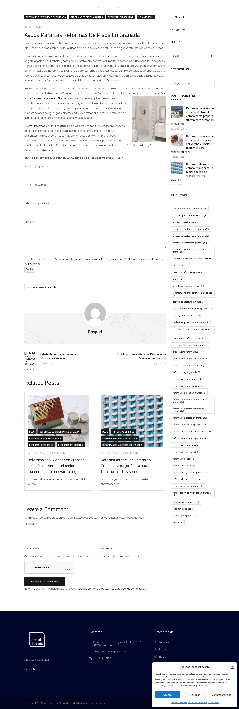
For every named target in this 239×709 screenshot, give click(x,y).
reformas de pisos (123, 431)
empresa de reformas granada (190, 242)
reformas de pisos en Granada (48, 98)
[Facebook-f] (26, 669)
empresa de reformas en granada (191, 235)
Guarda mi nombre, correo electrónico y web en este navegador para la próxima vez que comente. (87, 556)
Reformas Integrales (70, 445)
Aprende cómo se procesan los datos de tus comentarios (111, 588)
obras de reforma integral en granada (192, 308)
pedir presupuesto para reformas (190, 322)
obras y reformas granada (187, 315)
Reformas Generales (41, 445)
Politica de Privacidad (197, 703)
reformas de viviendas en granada (192, 431)
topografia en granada (186, 502)
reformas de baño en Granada (189, 379)
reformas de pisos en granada (41, 286)
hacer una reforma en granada (189, 272)
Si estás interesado (35, 126)
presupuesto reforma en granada (190, 345)
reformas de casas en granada (189, 392)
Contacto (161, 7)
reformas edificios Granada (87, 17)
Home (76, 7)
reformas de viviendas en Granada (46, 17)
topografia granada (183, 508)
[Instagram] (33, 669)
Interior (178, 279)
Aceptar (167, 694)
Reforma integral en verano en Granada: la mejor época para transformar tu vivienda (126, 465)
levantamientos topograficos (188, 285)
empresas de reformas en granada (192, 258)
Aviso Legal (213, 703)
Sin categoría (146, 17)
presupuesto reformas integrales (190, 358)
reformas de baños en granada (189, 386)
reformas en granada (185, 445)
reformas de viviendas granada (189, 438)
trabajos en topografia (185, 515)
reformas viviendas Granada (188, 486)
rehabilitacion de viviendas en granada (192, 494)
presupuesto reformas (185, 351)
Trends (177, 522)
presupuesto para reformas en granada (192, 330)
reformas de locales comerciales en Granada (190, 400)
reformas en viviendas (185, 452)
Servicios (111, 7)
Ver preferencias (221, 694)
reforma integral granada (186, 372)
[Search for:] (193, 56)
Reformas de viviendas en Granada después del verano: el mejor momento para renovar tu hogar (56, 465)
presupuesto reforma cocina (188, 338)
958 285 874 (178, 30)
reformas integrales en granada (190, 472)
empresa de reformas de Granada (191, 229)
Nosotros (91, 7)
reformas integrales (184, 465)
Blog (146, 7)
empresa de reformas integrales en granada (190, 250)
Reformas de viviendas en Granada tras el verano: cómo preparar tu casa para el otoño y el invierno (192, 116)
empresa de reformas (185, 222)
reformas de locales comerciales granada (188, 410)
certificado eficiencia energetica (189, 208)
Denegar (195, 694)
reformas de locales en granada (190, 417)
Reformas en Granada (120, 17)
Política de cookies (179, 703)
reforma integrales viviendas (188, 365)
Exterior (178, 265)
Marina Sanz (58, 453)
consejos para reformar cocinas (190, 215)
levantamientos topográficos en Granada (192, 294)
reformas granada (184, 458)
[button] (232, 667)
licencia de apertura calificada (188, 301)
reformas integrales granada (188, 479)
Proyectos (131, 7)
